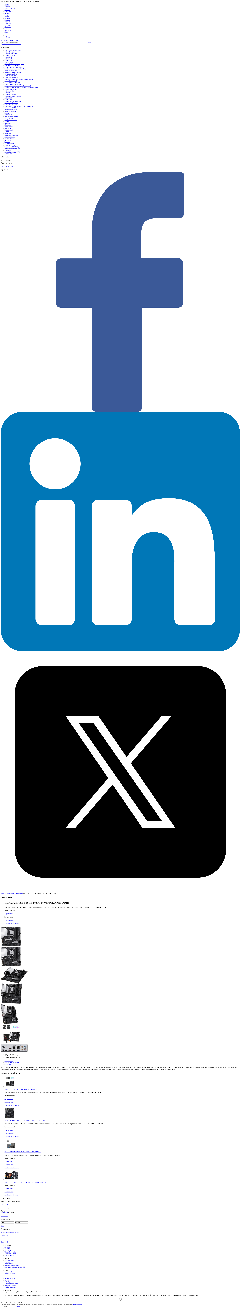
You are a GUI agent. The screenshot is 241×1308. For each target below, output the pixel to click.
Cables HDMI (9, 59)
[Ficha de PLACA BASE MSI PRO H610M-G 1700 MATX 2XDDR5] (11, 1149)
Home (2, 893)
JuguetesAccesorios (8, 22)
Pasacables (8, 123)
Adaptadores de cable (11, 81)
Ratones (7, 131)
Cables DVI (8, 57)
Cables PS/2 (8, 98)
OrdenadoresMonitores (8, 26)
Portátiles (7, 13)
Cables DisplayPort (10, 55)
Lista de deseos (9, 1255)
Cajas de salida (9, 62)
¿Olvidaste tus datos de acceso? (10, 1232)
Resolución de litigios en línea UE (15, 1267)
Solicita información (7, 166)
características (9, 1061)
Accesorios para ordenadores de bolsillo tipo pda (19, 79)
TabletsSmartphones (8, 29)
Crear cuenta (4, 1235)
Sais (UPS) (8, 133)
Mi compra (8, 1250)
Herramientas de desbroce (12, 65)
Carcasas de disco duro (11, 103)
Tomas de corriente (10, 76)
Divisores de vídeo (10, 111)
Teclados (7, 142)
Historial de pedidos (10, 1253)
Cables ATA (8, 92)
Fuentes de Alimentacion (12, 116)
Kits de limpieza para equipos (13, 67)
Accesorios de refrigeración (13, 50)
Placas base (8, 125)
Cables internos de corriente (13, 96)
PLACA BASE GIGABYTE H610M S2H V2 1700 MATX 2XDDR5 (26, 1182)
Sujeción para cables (11, 74)
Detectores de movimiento (12, 148)
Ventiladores (8, 154)
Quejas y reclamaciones (12, 1265)
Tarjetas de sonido (10, 137)
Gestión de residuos (10, 1287)
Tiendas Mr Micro (10, 1273)
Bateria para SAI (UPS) (12, 147)
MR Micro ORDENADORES (10, 40)
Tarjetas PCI (8, 140)
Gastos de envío (9, 1260)
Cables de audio (9, 52)
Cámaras (7, 10)
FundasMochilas (7, 5)
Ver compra (4, 1216)
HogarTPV (6, 32)
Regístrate (7, 1247)
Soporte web (8, 1272)
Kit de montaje (9, 118)
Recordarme (6, 1229)
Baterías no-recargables (11, 89)
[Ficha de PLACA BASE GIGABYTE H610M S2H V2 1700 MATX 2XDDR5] (12, 1179)
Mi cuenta (7, 1248)
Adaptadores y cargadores (12, 82)
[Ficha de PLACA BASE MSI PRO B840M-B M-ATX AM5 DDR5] (10, 1086)
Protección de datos (10, 1285)
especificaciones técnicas (12, 1062)
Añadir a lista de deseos (12, 923)
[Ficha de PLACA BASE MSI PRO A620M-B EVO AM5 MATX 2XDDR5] (9, 1118)
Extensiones (8, 115)
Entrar (2, 1226)
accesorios (8, 1064)
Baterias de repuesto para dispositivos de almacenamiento (22, 87)
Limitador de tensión (11, 120)
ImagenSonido (7, 15)
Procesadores (8, 128)
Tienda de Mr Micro (10, 1252)
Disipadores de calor (11, 109)
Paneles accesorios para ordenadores (15, 69)
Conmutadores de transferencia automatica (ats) (19, 106)
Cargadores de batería (11, 104)
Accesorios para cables (11, 77)
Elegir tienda (4, 1204)
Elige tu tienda (9, 913)
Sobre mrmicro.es (10, 1278)
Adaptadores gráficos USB (13, 152)
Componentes (9, 11)
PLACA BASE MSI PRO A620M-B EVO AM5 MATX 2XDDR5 (25, 1120)
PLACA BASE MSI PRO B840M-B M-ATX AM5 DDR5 (22, 1089)
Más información (77, 1304)
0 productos (4, 1212)
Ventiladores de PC (10, 143)
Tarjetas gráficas (9, 138)
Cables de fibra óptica (11, 53)
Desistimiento (9, 1263)
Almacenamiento (10, 8)
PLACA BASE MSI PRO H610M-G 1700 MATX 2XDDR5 (23, 1152)
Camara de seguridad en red (13, 101)
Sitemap (7, 1280)
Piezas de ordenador (10, 70)
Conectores (8, 150)
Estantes (7, 113)
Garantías (7, 1262)
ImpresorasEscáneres (8, 19)
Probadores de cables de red (13, 72)
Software (7, 37)
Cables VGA (8, 60)
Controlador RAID (10, 108)
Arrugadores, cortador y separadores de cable (18, 86)
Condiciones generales (11, 1283)
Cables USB (8, 99)
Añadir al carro (9, 920)
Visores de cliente (10, 145)
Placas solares (9, 126)
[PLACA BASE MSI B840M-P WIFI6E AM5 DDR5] (11, 945)
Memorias (7, 121)
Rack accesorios (9, 130)
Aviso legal (8, 1282)
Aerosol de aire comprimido (13, 84)
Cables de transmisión (11, 94)
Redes (6, 35)
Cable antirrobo (9, 91)
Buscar (89, 42)
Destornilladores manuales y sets (14, 64)
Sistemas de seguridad (11, 135)
